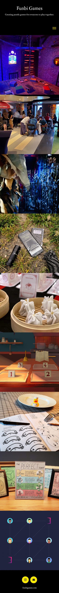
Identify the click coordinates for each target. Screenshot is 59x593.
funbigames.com (30, 587)
